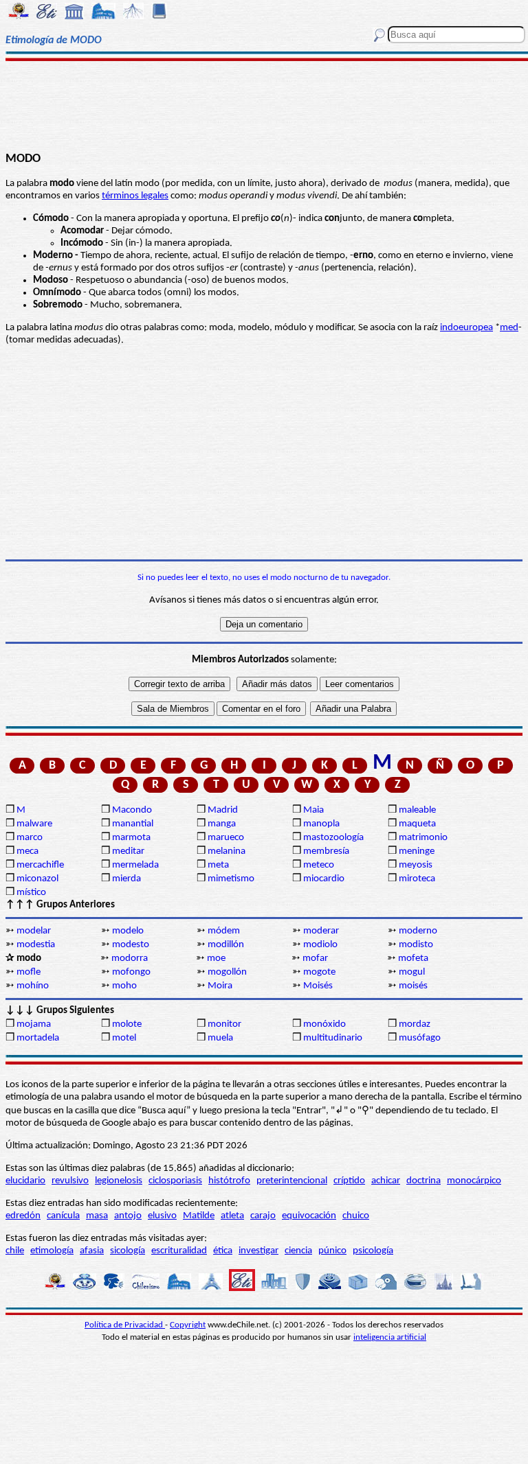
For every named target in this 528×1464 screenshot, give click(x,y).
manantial (132, 824)
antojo (128, 1216)
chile (15, 1251)
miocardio (323, 879)
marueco (226, 838)
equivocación (309, 1216)
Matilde (198, 1216)
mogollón (227, 972)
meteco (318, 865)
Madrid (223, 810)
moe (216, 958)
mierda (126, 879)
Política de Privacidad (125, 1325)
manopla (321, 824)
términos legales (135, 196)
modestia (35, 945)
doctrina (423, 1181)
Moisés (318, 986)
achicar (385, 1181)
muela (220, 1038)
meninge (416, 851)
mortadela (37, 1038)
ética (222, 1251)
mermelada (135, 865)
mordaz (414, 1024)
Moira (220, 986)
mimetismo (231, 879)
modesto (130, 945)
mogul (412, 972)
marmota (131, 838)
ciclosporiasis (175, 1181)
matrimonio (423, 838)
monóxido (324, 1024)
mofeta (413, 958)
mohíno (32, 986)
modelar (33, 931)
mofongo (131, 972)
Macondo (132, 810)
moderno (418, 931)
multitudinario (332, 1038)
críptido (349, 1181)
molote (127, 1024)
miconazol (37, 879)
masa (97, 1216)
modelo (128, 931)
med (509, 328)
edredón (23, 1216)
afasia (92, 1251)
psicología (373, 1251)
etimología (52, 1251)
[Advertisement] (264, 104)
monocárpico (474, 1181)
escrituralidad (179, 1251)
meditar (128, 851)
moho (124, 986)
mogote (319, 972)
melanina (226, 851)
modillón (226, 945)
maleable (417, 810)
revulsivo (70, 1181)
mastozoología (333, 838)
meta (218, 865)
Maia (313, 810)
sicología (127, 1251)
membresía (326, 851)
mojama (33, 1024)
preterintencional (291, 1181)
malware (34, 824)
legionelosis (118, 1181)
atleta (232, 1216)
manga (222, 824)
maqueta (417, 824)
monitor (224, 1024)
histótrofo (229, 1181)
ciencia (298, 1251)
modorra (129, 958)
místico (31, 892)
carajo (263, 1216)
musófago (420, 1038)
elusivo (162, 1216)
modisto (416, 945)
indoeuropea (466, 328)
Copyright (188, 1325)
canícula (63, 1216)
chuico (355, 1216)
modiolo (320, 945)
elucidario (25, 1181)
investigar (258, 1251)
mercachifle (40, 865)
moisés (413, 986)
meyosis (415, 865)
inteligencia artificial (389, 1337)
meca (27, 851)
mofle (28, 972)
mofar (315, 958)
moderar (321, 931)
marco (29, 838)
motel (124, 1038)
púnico (332, 1251)
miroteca (417, 879)
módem (224, 931)
